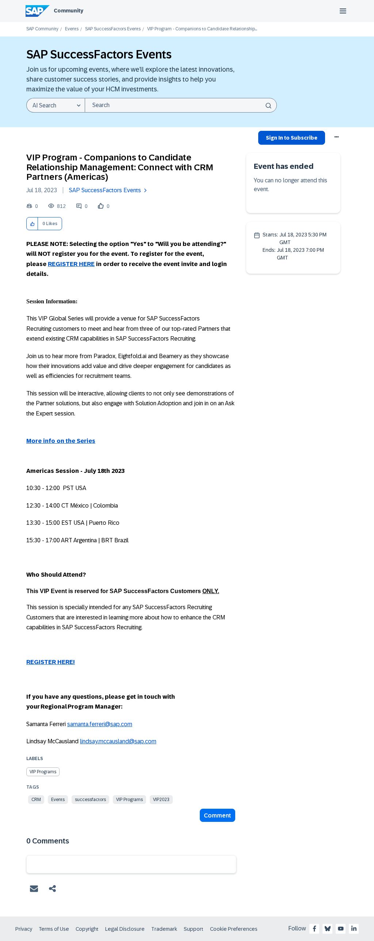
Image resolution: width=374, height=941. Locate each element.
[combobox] (181, 105)
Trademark (164, 929)
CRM (36, 799)
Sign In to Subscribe (291, 138)
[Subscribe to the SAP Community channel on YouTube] (341, 928)
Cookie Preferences (233, 929)
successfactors (90, 799)
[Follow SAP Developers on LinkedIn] (354, 928)
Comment (217, 815)
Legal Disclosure (125, 929)
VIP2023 (161, 799)
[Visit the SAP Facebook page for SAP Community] (314, 928)
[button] (32, 223)
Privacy (23, 929)
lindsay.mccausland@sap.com (118, 741)
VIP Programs (43, 771)
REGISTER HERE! (50, 662)
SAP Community (42, 29)
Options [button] (337, 139)
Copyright (87, 929)
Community (68, 11)
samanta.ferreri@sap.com (99, 724)
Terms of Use (54, 929)
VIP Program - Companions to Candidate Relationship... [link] (202, 29)
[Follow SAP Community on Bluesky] (328, 928)
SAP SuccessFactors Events (113, 29)
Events (72, 29)
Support (193, 929)
